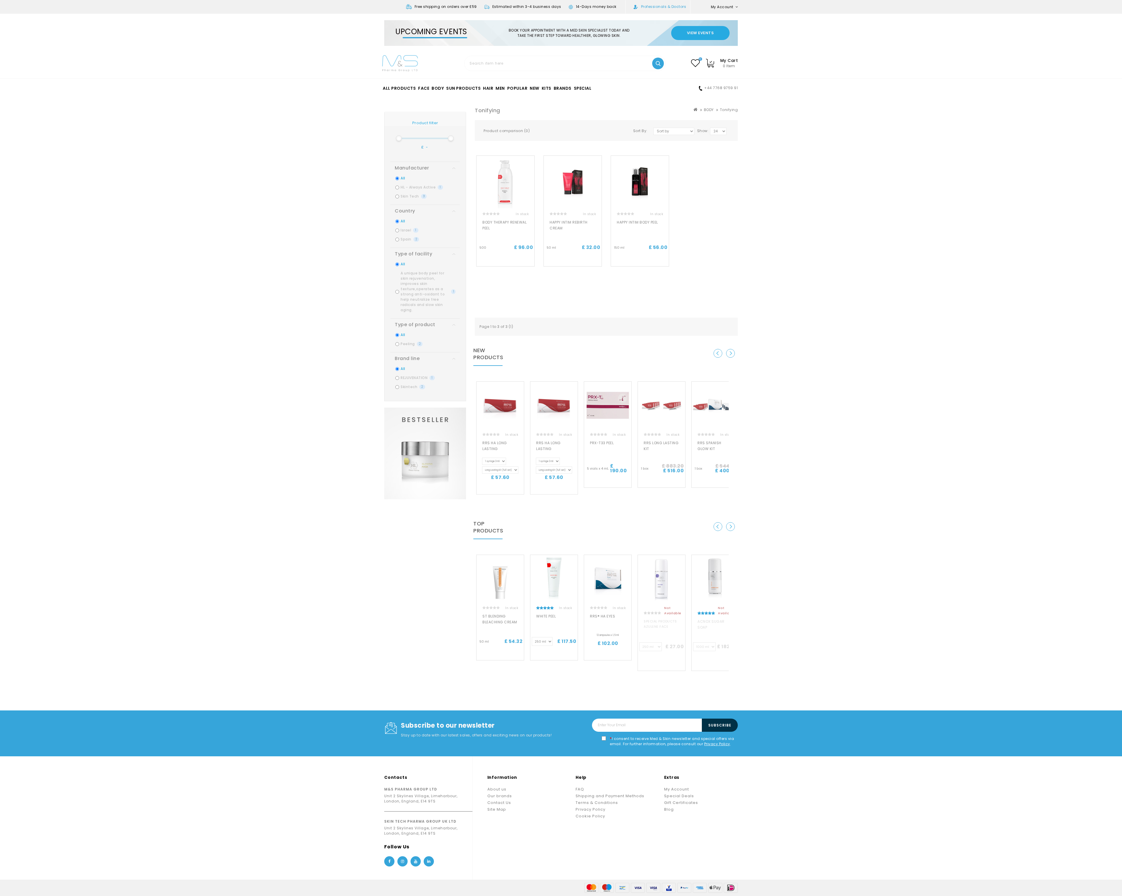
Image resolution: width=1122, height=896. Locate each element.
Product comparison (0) (507, 130)
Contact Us (499, 802)
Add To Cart (505, 261)
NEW (534, 88)
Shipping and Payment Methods (610, 796)
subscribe (719, 725)
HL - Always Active (421, 187)
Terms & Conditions (597, 802)
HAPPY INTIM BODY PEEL (637, 222)
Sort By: (640, 130)
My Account (676, 789)
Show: (703, 130)
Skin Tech (413, 196)
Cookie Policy (590, 816)
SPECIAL (583, 88)
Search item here (658, 63)
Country (405, 210)
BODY (438, 88)
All (403, 178)
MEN (500, 88)
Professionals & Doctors (663, 6)
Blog (669, 809)
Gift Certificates (681, 802)
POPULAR (517, 88)
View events (700, 33)
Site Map (496, 809)
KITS (546, 88)
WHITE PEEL (546, 616)
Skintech (412, 386)
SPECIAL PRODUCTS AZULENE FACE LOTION (660, 626)
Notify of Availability (661, 663)
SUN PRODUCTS (463, 88)
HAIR (488, 88)
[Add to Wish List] (532, 165)
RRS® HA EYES (602, 616)
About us (496, 789)
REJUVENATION (417, 377)
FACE (423, 88)
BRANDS (563, 88)
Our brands (499, 796)
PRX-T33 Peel (602, 442)
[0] (695, 63)
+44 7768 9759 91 (721, 87)
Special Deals (679, 796)
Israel (408, 230)
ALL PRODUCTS (399, 88)
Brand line (407, 358)
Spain (409, 239)
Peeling (410, 343)
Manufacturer (412, 168)
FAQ (580, 789)
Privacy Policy (717, 743)
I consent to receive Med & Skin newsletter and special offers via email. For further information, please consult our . (672, 741)
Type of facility (413, 253)
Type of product (415, 324)
